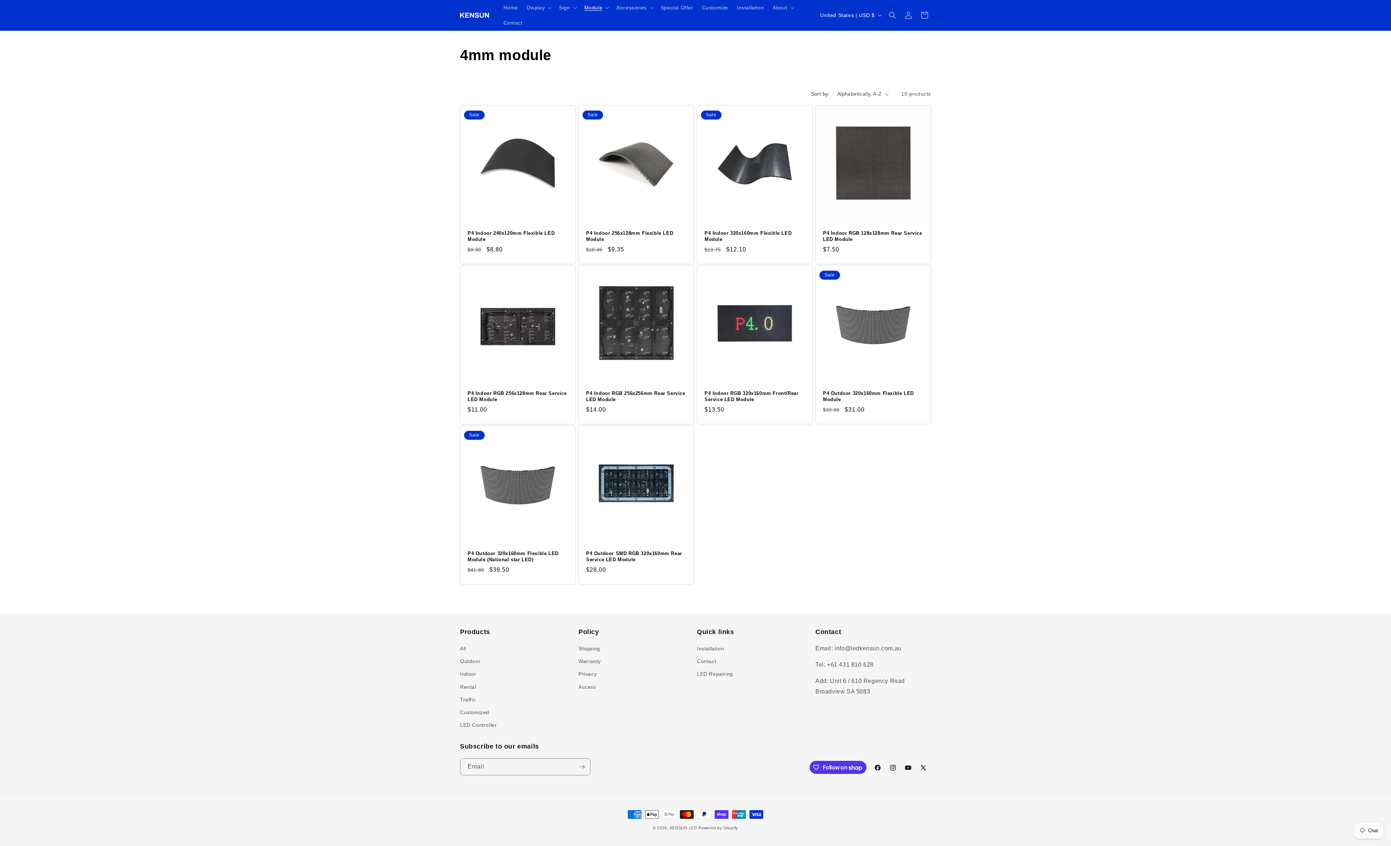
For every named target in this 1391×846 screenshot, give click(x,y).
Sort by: (820, 94)
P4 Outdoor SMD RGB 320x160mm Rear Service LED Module (634, 556)
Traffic (468, 700)
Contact (706, 661)
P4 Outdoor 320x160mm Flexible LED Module (868, 396)
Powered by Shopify (718, 828)
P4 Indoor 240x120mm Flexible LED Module (511, 236)
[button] (538, 7)
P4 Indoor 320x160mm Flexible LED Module (748, 236)
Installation (710, 648)
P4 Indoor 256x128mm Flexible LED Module (629, 236)
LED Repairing (715, 674)
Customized (474, 712)
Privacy (587, 674)
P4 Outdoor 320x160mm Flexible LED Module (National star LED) (513, 556)
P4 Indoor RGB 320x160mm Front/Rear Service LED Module (751, 396)
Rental (468, 687)
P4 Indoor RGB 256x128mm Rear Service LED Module (517, 396)
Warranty (589, 661)
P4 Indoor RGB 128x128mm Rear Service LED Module (872, 236)
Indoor (468, 674)
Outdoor (470, 661)
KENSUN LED (683, 828)
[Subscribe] (582, 766)
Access (587, 687)
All (463, 648)
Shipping (589, 648)
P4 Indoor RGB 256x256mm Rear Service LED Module (635, 396)
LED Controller (478, 725)
